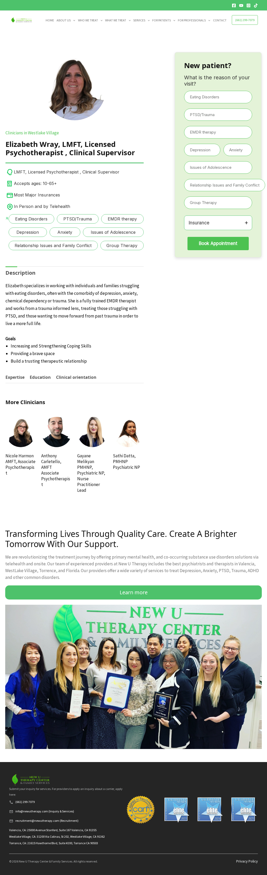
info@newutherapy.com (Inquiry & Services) (44, 811)
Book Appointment (218, 243)
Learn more (134, 592)
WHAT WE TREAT (115, 20)
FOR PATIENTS (161, 20)
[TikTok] (256, 5)
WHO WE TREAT (88, 20)
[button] (73, 20)
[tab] (20, 272)
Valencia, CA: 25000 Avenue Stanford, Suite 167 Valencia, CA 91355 (52, 830)
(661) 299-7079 (244, 20)
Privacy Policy (247, 861)
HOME (50, 20)
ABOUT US (64, 20)
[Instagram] (248, 5)
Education (40, 377)
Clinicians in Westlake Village (32, 133)
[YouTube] (241, 5)
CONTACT (220, 20)
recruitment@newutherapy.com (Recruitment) (46, 820)
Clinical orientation (76, 377)
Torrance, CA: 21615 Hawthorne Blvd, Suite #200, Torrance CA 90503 (53, 843)
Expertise (15, 377)
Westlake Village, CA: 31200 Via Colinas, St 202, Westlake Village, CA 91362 (57, 836)
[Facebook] (234, 5)
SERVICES (139, 20)
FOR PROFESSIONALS (192, 20)
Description (20, 272)
